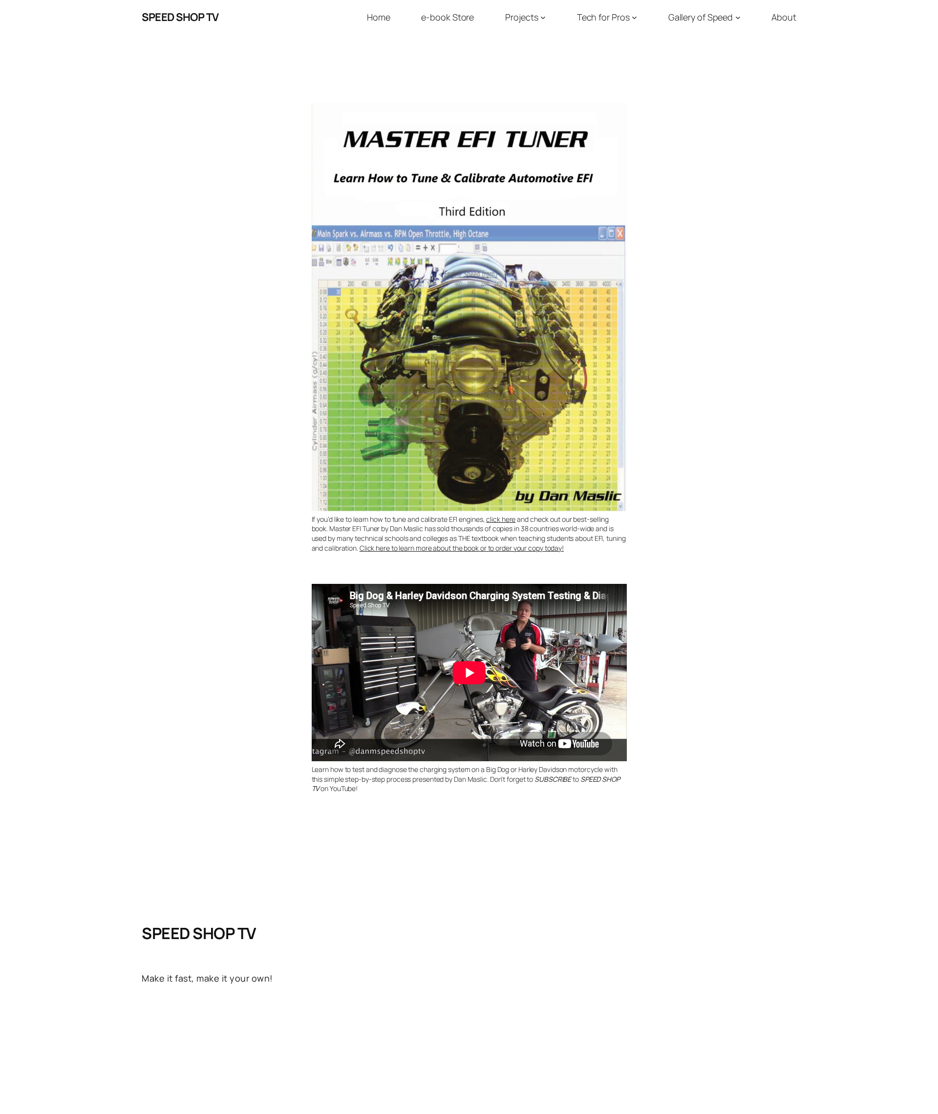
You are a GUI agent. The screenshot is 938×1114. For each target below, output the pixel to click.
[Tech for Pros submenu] (634, 17)
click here (500, 519)
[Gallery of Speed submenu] (738, 17)
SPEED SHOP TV (180, 17)
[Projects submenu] (543, 17)
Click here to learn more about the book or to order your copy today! (462, 548)
